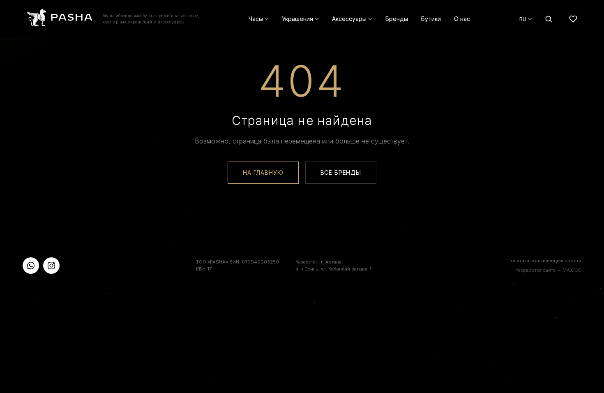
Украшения (297, 18)
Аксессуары (349, 18)
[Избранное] (573, 19)
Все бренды (340, 172)
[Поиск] (548, 19)
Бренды (396, 18)
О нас (462, 18)
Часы (256, 18)
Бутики (431, 18)
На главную (263, 172)
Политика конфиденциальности (544, 261)
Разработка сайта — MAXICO (548, 270)
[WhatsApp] (31, 265)
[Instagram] (51, 265)
